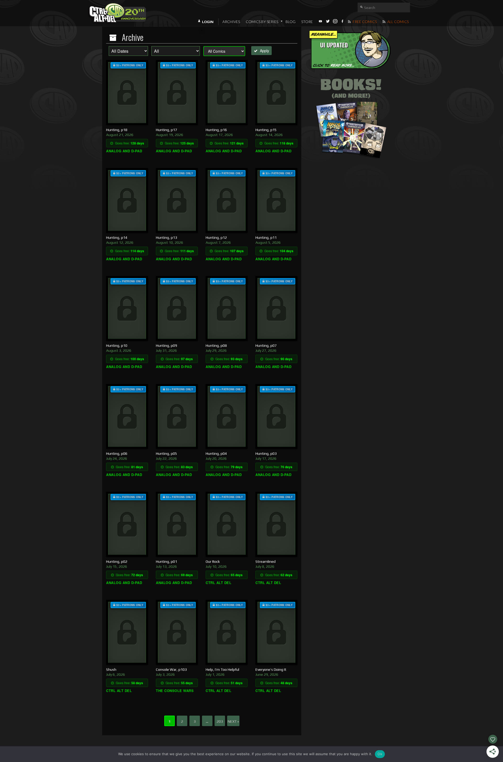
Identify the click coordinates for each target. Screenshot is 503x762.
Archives (231, 21)
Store (307, 21)
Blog (291, 21)
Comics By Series (262, 21)
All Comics (397, 21)
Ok (380, 754)
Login (208, 22)
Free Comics (364, 21)
